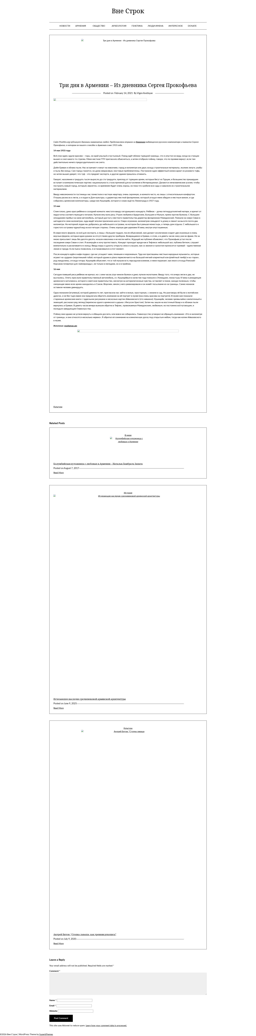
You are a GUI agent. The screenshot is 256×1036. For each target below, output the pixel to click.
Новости (64, 26)
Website (53, 1011)
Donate (192, 26)
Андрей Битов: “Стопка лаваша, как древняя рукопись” (84, 934)
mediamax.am (70, 326)
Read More (58, 473)
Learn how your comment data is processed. (106, 1026)
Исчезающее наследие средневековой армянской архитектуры (89, 699)
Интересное (176, 26)
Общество (99, 26)
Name (52, 1000)
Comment (54, 971)
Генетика (137, 26)
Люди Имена (155, 26)
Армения (80, 26)
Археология (119, 26)
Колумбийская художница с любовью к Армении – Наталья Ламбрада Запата (98, 463)
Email (52, 1006)
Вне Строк (128, 11)
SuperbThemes (46, 1034)
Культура (57, 407)
